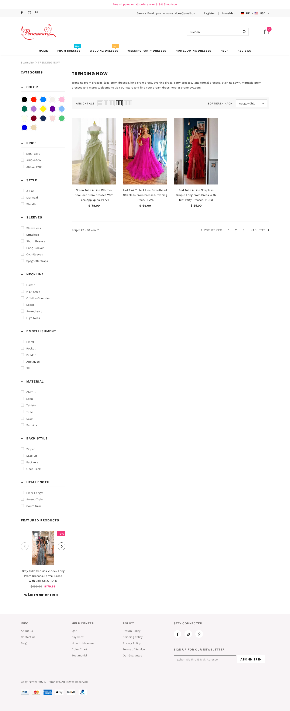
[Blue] (43, 99)
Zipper (30, 449)
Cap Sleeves (34, 254)
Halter (30, 285)
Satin (29, 398)
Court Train (33, 506)
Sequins (31, 425)
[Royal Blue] (24, 127)
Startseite (27, 62)
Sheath (31, 204)
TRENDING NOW (49, 62)
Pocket (30, 348)
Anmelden (228, 13)
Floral (30, 342)
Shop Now (170, 4)
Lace (29, 418)
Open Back (33, 468)
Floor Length (35, 492)
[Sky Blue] (61, 109)
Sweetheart (34, 311)
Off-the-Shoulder (38, 298)
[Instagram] (30, 12)
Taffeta (31, 405)
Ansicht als (85, 103)
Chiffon (31, 392)
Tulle (29, 412)
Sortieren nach (220, 103)
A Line (30, 191)
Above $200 (34, 167)
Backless (32, 462)
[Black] (24, 99)
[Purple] (52, 109)
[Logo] (38, 32)
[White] (52, 99)
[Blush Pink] (52, 118)
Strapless (32, 234)
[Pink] (61, 99)
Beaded (31, 355)
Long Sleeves (35, 247)
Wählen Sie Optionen (43, 595)
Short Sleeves (35, 241)
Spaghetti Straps (37, 261)
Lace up (31, 455)
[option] (43, 565)
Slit (28, 368)
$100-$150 (33, 153)
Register (210, 13)
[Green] (61, 118)
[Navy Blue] (43, 118)
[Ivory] (24, 118)
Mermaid (32, 197)
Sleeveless (33, 228)
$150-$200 (33, 160)
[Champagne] (33, 127)
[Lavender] (33, 109)
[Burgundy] (33, 118)
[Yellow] (43, 109)
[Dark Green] (24, 109)
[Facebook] (23, 12)
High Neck (33, 291)
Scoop (30, 304)
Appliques (33, 361)
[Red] (33, 99)
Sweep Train (34, 499)
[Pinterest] (38, 12)
